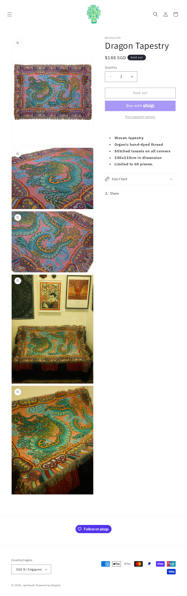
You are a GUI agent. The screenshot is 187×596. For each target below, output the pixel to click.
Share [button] (114, 193)
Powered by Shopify (48, 585)
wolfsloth (29, 585)
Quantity (111, 67)
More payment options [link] (140, 116)
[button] (10, 14)
